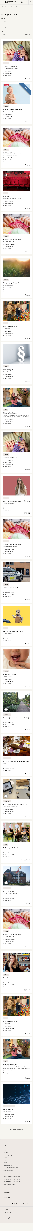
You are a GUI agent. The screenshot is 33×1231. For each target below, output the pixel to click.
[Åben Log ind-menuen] (26, 2)
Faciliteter (7, 1197)
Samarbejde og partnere (10, 1155)
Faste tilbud (7, 1193)
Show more (16, 1133)
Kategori (3, 18)
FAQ (5, 1160)
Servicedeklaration (8, 1170)
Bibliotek (3, 25)
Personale (6, 1157)
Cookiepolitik (7, 1212)
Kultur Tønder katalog (9, 1165)
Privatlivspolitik (8, 1209)
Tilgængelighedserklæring (11, 1168)
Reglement (6, 1150)
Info (5, 1145)
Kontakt (6, 1162)
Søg (2, 31)
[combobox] (16, 7)
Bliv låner (6, 1152)
